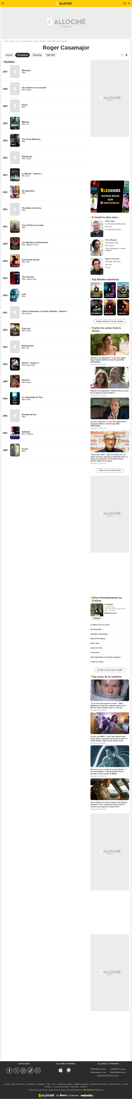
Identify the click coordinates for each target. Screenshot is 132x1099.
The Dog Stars (96, 629)
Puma (24, 105)
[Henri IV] (15, 381)
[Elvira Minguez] (96, 247)
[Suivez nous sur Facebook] (9, 1070)
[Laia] (15, 295)
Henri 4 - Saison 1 (30, 363)
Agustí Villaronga (112, 259)
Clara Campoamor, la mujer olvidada (115, 249)
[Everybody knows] (15, 260)
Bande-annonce (110, 613)
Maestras (26, 70)
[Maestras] (15, 71)
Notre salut (94, 643)
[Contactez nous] (38, 1070)
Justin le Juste (96, 648)
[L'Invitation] (96, 611)
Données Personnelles (98, 1084)
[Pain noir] (15, 329)
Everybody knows (30, 260)
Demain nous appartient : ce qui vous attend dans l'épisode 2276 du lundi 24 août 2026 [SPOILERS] (108, 360)
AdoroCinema (116, 1072)
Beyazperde (95, 1072)
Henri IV (26, 380)
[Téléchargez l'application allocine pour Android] (70, 1070)
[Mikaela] (15, 123)
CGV (53, 1084)
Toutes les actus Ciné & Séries (110, 470)
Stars (12, 41)
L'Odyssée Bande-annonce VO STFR (123, 313)
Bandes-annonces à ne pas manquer (109, 321)
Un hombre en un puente (34, 88)
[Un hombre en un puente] (15, 88)
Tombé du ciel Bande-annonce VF (123, 296)
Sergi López (110, 221)
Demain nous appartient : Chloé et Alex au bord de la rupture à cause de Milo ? (109, 392)
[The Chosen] (15, 278)
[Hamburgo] (15, 157)
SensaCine (115, 1069)
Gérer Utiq (74, 1087)
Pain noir (26, 328)
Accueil (6, 41)
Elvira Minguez (111, 240)
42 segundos (28, 191)
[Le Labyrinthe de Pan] (15, 398)
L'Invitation (108, 604)
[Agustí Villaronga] (96, 266)
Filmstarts (95, 1069)
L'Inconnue (94, 652)
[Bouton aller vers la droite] (126, 55)
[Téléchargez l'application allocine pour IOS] (62, 1070)
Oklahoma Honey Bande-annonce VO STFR (96, 296)
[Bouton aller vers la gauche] (121, 55)
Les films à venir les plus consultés (110, 670)
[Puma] (15, 106)
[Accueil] (64, 3)
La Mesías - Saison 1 (32, 174)
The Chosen (28, 277)
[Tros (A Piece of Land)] (15, 226)
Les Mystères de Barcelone (35, 242)
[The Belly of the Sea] (15, 209)
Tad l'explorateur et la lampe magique (105, 657)
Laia (24, 294)
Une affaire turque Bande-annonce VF (96, 313)
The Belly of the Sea (31, 208)
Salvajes (26, 432)
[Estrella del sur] (15, 415)
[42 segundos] (15, 192)
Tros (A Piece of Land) (32, 225)
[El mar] (15, 450)
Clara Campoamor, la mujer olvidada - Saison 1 (44, 311)
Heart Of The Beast (97, 639)
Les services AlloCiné (60, 1087)
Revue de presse (115, 1084)
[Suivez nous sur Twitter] (17, 1070)
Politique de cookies (65, 1084)
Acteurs (18, 41)
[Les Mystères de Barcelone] (15, 243)
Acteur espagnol (27, 41)
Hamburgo (27, 156)
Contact (7, 1084)
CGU (48, 1084)
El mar (25, 449)
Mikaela (25, 122)
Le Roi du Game (96, 662)
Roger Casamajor (39, 41)
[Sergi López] (96, 228)
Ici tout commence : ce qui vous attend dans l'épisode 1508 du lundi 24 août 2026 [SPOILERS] (108, 424)
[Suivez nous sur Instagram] (24, 1070)
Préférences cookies (81, 1084)
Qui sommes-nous (18, 1084)
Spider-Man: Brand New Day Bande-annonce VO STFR (110, 313)
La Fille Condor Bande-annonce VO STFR (110, 296)
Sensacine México (105, 1075)
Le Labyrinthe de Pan (32, 397)
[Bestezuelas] (15, 346)
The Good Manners (31, 139)
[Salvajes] (15, 432)
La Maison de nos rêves (99, 625)
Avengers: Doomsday (99, 634)
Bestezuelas (28, 346)
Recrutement (31, 1084)
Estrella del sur (29, 414)
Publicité (41, 1084)
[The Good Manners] (15, 140)
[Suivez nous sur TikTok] (31, 1070)
